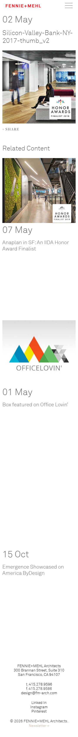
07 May (17, 230)
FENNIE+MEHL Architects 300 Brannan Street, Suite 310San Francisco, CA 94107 (39, 670)
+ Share (11, 129)
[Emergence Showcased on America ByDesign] (39, 514)
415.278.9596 (40, 684)
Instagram (39, 707)
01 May (17, 392)
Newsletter (39, 725)
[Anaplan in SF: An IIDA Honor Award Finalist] (39, 190)
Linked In (39, 703)
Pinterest (39, 711)
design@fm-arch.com (39, 693)
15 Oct (15, 554)
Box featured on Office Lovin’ (35, 404)
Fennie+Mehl (23, 6)
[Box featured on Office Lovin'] (39, 352)
